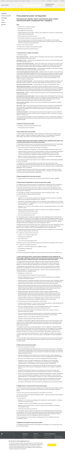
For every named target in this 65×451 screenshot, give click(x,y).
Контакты (3, 24)
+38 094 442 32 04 (49, 4)
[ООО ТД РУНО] (7, 435)
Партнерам (4, 18)
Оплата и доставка (6, 15)
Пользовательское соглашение (19, 448)
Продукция (4, 13)
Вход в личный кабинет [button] (36, 436)
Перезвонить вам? (48, 5)
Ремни (11, 9)
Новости (3, 22)
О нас (2, 20)
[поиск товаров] (40, 5)
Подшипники (5, 9)
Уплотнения (18, 9)
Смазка (24, 9)
